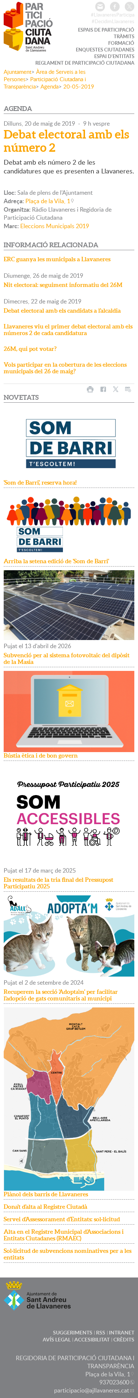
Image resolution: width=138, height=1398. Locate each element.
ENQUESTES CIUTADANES (105, 49)
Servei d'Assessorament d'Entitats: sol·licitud (62, 1219)
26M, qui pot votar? (30, 348)
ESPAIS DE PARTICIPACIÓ (106, 29)
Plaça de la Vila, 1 (47, 201)
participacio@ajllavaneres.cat (91, 1390)
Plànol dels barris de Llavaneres (46, 1194)
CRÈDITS (123, 1339)
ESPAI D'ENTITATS (114, 56)
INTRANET (121, 1332)
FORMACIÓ (121, 43)
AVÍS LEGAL (57, 1339)
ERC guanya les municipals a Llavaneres (57, 259)
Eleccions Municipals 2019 (54, 226)
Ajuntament (17, 71)
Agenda (49, 86)
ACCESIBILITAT (92, 1339)
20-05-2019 (78, 86)
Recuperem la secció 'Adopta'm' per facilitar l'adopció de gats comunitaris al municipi (61, 995)
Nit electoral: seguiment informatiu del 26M (63, 284)
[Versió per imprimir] (90, 389)
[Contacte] (100, 6)
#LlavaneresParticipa (112, 14)
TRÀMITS (124, 36)
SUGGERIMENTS (72, 1332)
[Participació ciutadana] (28, 47)
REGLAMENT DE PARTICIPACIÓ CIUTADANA (84, 63)
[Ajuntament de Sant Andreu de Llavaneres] (37, 1306)
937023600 (114, 1382)
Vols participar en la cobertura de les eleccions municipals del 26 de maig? (65, 367)
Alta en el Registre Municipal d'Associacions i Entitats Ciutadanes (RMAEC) (64, 1234)
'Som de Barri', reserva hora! (40, 482)
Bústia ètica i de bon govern (41, 755)
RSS (100, 1332)
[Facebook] (115, 6)
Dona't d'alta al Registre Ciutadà (45, 1206)
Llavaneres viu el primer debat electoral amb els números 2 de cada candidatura (68, 329)
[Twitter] (129, 6)
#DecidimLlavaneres (113, 21)
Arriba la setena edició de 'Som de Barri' (56, 561)
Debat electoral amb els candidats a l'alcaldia (62, 310)
